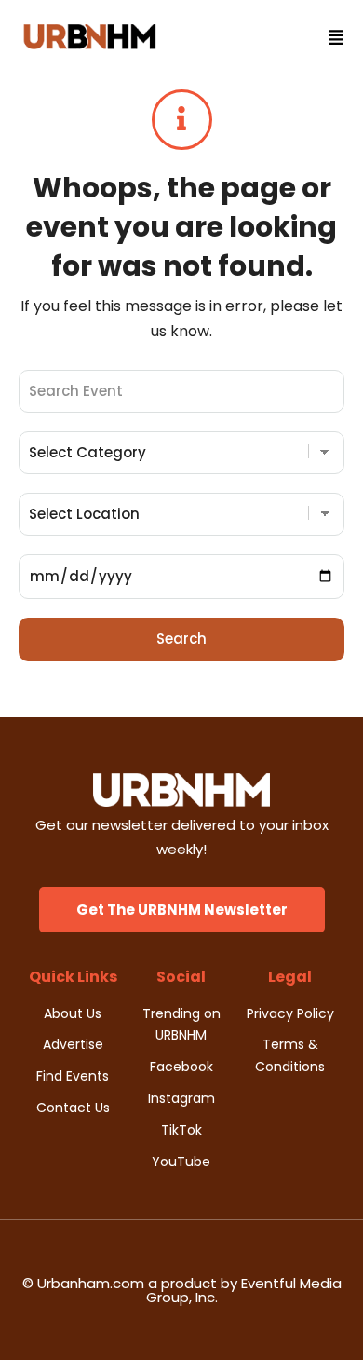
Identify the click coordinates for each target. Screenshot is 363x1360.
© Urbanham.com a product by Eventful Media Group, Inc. (182, 1290)
